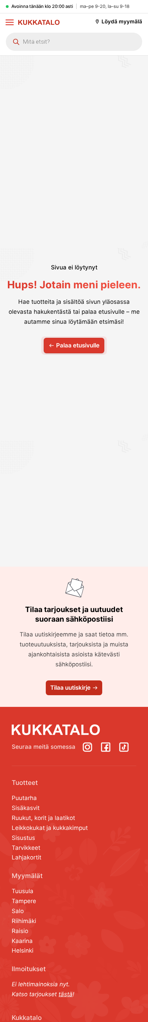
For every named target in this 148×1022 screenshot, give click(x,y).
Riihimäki (24, 921)
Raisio (20, 930)
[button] (9, 22)
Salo (18, 911)
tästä (66, 994)
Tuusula (22, 891)
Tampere (24, 901)
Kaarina (22, 940)
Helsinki (22, 950)
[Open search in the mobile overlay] (74, 42)
